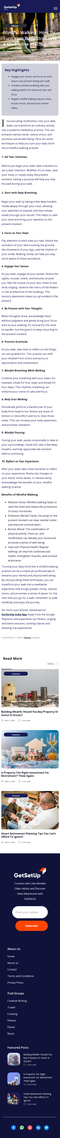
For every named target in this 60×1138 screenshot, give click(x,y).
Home (11, 956)
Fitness (15, 25)
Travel (11, 1007)
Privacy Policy (15, 982)
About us (12, 963)
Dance (11, 1027)
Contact (12, 969)
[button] (55, 8)
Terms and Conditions (20, 976)
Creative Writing (17, 1001)
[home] (12, 7)
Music (10, 1033)
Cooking (12, 1014)
